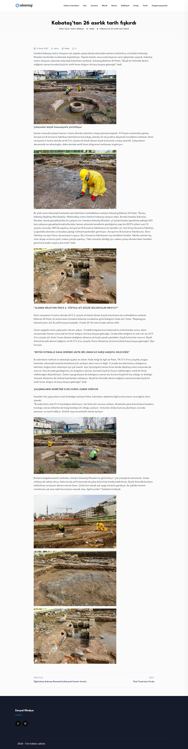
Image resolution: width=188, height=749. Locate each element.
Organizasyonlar (160, 6)
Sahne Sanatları (71, 6)
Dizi (85, 6)
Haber (67, 48)
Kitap (136, 6)
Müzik (104, 6)
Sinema (94, 6)
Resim (114, 6)
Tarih (145, 6)
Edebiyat (125, 6)
